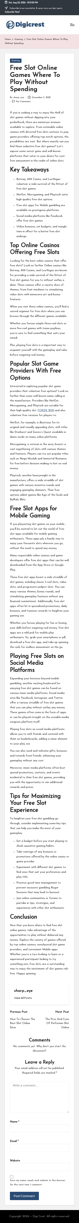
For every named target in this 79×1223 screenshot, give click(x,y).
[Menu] (72, 25)
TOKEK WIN (45, 410)
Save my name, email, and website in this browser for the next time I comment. (37, 1182)
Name (14, 1121)
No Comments (23, 102)
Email (14, 1141)
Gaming (16, 61)
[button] (23, 998)
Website (15, 1160)
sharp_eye (23, 991)
